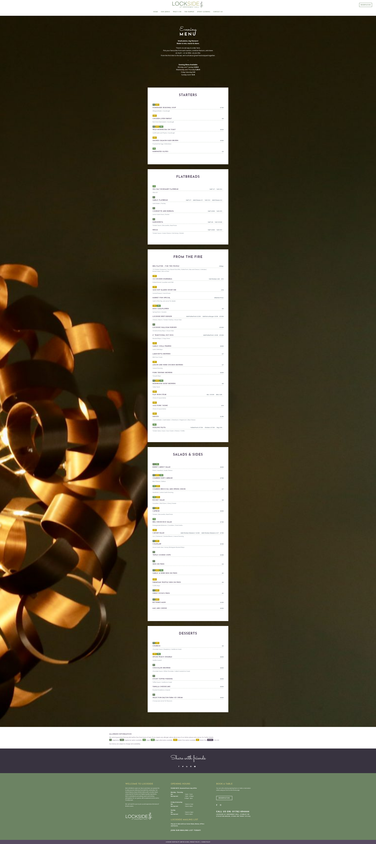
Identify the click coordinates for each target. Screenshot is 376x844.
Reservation (366, 5)
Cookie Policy (205, 842)
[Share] (179, 766)
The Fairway (189, 11)
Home (155, 11)
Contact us (218, 11)
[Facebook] (216, 805)
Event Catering (203, 11)
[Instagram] (220, 805)
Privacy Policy (195, 842)
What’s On (177, 11)
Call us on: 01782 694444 (232, 811)
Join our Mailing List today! (186, 830)
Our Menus (165, 11)
